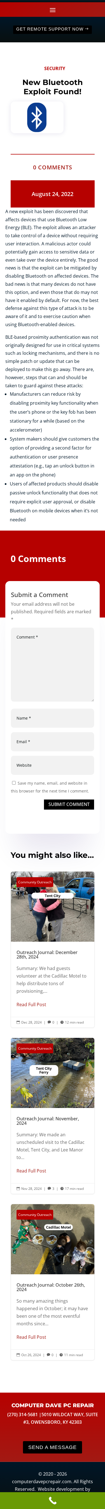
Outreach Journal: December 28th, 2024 (52, 949)
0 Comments (52, 167)
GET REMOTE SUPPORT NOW (49, 29)
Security (54, 68)
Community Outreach (35, 882)
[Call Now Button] (52, 1500)
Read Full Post (31, 1004)
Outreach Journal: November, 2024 (52, 1116)
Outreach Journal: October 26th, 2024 (52, 1282)
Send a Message (52, 1447)
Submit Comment (69, 804)
